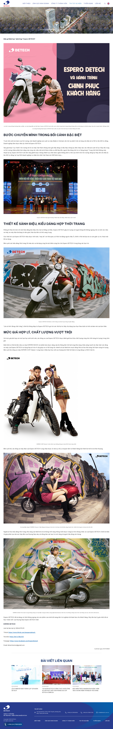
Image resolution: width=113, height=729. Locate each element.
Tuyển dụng (97, 720)
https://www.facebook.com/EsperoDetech (24, 641)
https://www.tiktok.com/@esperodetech (22, 632)
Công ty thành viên (68, 720)
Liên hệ (107, 720)
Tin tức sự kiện (84, 720)
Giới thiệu (37, 720)
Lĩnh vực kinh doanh (51, 720)
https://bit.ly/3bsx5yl (17, 637)
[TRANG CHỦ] (36, 30)
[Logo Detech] (17, 708)
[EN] (108, 3)
